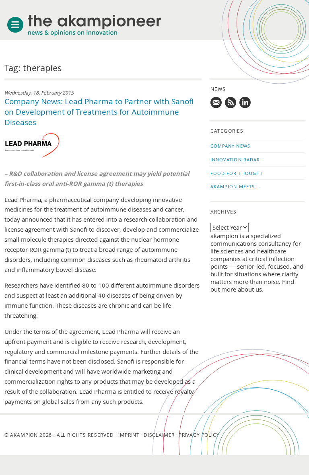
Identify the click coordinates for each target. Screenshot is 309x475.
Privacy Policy (199, 435)
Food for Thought (236, 173)
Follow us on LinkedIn (245, 103)
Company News (230, 146)
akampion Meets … (235, 186)
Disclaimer (159, 435)
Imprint (129, 435)
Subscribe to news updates (231, 103)
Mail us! (216, 103)
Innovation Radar (235, 159)
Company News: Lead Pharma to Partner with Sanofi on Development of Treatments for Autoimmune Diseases (99, 111)
